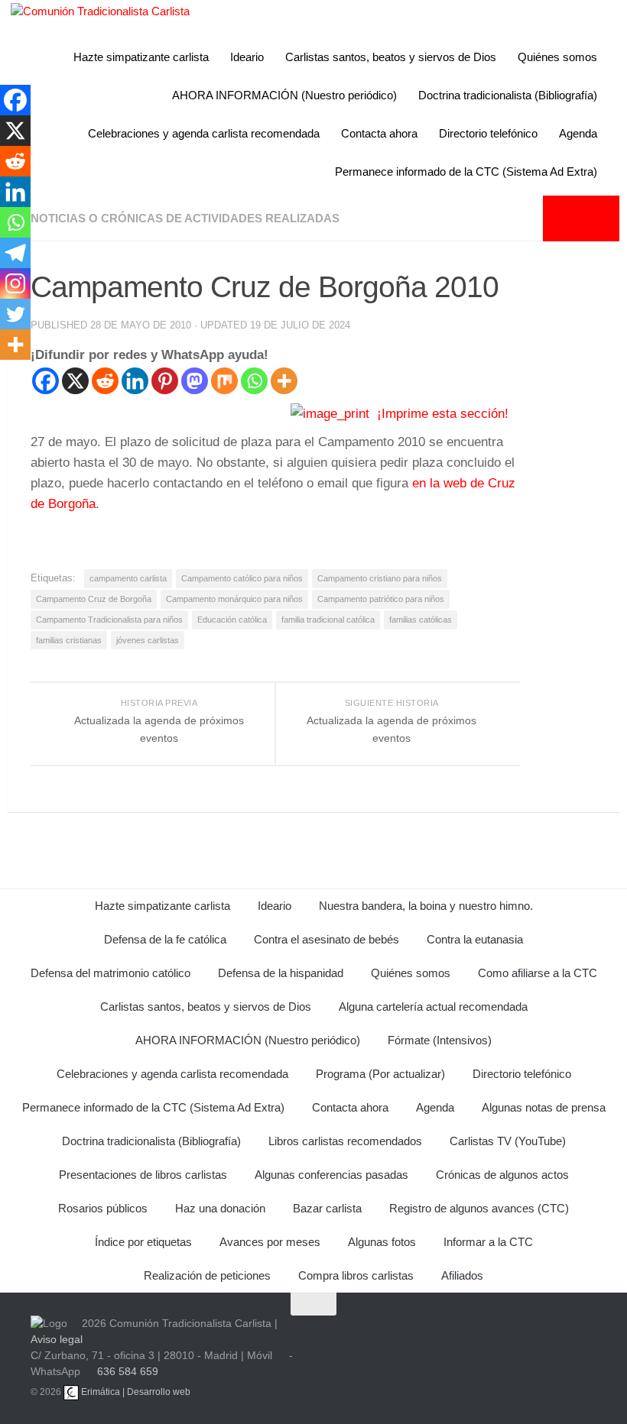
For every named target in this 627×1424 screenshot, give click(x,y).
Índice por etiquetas (143, 1241)
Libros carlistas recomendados (345, 1140)
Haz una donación (220, 1208)
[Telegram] (15, 253)
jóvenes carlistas (147, 640)
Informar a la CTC (488, 1241)
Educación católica (232, 619)
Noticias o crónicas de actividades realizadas (185, 218)
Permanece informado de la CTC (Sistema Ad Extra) (466, 171)
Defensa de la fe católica (165, 939)
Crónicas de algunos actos (502, 1174)
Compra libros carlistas (356, 1275)
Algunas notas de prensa (544, 1107)
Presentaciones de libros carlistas (143, 1174)
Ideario (247, 56)
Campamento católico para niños (242, 578)
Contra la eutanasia (475, 939)
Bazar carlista (327, 1208)
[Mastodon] (194, 380)
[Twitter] (15, 314)
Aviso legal (57, 1339)
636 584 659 (127, 1371)
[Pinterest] (164, 380)
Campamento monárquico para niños (234, 599)
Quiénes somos (557, 56)
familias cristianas (69, 640)
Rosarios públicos (103, 1208)
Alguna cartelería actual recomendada (433, 1006)
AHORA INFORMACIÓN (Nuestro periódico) (284, 95)
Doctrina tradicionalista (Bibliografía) (507, 95)
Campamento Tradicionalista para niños (109, 619)
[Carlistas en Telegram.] (344, 1338)
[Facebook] (45, 380)
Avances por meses (269, 1241)
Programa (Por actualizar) (380, 1073)
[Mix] (224, 380)
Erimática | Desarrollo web (134, 1392)
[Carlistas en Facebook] (454, 1338)
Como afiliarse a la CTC (537, 972)
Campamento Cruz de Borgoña (93, 599)
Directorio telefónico (488, 133)
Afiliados (462, 1275)
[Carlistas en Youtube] (380, 1338)
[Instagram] (15, 283)
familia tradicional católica (328, 619)
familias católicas (420, 619)
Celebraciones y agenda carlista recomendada (204, 133)
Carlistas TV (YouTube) (508, 1140)
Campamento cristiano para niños (379, 578)
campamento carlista (128, 578)
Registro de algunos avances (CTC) (479, 1208)
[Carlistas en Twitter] (417, 1338)
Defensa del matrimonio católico (110, 972)
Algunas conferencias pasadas (331, 1174)
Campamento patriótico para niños (380, 599)
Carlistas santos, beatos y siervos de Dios (390, 56)
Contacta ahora (379, 133)
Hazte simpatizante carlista (141, 56)
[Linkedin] (135, 380)
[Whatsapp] (254, 380)
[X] (75, 380)
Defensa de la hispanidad (280, 972)
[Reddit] (105, 380)
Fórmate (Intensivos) (440, 1040)
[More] (284, 380)
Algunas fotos (382, 1241)
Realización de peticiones (207, 1275)
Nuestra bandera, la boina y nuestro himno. (426, 905)
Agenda (578, 133)
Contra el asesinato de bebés (326, 939)
